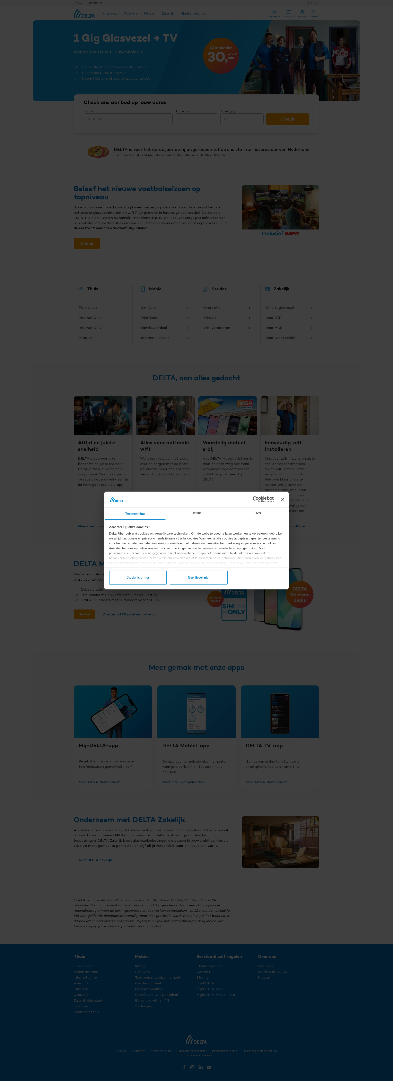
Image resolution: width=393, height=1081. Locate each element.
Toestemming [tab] (135, 513)
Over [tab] (257, 513)
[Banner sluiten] (282, 499)
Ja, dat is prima (138, 577)
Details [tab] (197, 513)
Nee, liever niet (198, 577)
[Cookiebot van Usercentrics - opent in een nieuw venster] (256, 499)
